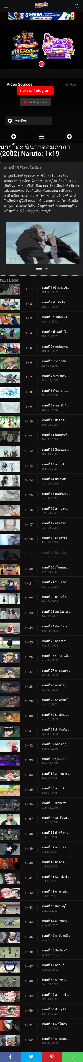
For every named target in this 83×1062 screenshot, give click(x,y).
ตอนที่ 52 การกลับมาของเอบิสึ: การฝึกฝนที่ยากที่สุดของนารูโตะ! (56, 1038)
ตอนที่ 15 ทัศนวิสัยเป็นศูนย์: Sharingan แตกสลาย (56, 493)
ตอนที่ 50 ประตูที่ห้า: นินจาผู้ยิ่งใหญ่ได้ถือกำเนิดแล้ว (56, 1009)
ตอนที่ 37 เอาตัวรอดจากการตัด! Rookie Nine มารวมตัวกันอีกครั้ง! (56, 818)
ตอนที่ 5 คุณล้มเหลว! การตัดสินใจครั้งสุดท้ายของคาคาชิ (56, 346)
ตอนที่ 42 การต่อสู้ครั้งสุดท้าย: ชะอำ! (56, 891)
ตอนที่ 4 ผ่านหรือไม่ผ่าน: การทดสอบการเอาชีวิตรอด (56, 331)
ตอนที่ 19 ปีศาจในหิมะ (56, 552)
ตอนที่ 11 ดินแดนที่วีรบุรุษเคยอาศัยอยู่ (56, 435)
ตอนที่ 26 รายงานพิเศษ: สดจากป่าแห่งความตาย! (56, 656)
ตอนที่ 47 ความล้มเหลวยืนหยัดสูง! (56, 965)
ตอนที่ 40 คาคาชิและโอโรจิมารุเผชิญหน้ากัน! (56, 862)
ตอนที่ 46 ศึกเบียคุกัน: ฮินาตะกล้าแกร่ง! (56, 950)
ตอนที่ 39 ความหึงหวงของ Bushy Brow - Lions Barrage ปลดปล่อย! (56, 847)
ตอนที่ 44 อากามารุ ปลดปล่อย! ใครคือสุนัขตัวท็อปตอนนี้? (56, 921)
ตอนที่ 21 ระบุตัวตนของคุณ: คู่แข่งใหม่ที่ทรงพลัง (56, 582)
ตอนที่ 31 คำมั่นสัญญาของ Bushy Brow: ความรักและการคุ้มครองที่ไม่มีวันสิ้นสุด (56, 729)
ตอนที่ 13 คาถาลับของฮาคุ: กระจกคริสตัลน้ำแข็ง (56, 464)
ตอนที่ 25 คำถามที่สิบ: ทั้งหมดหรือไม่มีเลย (56, 641)
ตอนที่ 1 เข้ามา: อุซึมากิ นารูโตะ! (56, 287)
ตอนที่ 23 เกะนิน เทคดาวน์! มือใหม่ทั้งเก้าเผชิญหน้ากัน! (56, 611)
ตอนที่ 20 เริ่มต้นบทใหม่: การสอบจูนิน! (56, 567)
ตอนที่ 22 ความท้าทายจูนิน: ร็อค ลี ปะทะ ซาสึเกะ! (56, 597)
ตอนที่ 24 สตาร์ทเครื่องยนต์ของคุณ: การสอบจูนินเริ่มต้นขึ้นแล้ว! (56, 626)
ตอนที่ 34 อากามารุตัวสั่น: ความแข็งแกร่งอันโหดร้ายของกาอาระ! (56, 773)
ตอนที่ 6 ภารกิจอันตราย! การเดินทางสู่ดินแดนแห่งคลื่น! (56, 361)
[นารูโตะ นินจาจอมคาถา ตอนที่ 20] (69, 136)
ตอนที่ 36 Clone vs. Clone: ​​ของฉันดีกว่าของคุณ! (56, 803)
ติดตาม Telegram (35, 90)
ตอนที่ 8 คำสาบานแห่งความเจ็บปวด (56, 390)
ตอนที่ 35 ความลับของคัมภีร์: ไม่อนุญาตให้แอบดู (56, 788)
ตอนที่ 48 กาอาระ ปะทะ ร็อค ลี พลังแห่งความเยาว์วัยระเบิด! (56, 980)
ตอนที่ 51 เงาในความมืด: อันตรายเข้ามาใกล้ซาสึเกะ (56, 1024)
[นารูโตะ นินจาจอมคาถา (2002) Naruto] (41, 136)
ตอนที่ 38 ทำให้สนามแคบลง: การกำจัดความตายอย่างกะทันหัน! (56, 832)
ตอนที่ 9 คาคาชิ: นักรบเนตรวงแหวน (56, 405)
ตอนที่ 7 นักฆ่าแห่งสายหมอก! (56, 376)
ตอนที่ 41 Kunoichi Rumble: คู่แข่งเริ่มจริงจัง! (56, 876)
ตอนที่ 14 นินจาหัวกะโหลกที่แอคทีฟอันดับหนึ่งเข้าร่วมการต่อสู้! (56, 479)
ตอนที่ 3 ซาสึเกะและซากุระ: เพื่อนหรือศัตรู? (56, 317)
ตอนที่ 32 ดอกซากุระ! (56, 744)
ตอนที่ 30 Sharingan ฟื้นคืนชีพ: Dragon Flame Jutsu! (56, 714)
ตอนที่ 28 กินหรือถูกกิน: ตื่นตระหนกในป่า (56, 685)
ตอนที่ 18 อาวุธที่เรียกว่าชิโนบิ (56, 538)
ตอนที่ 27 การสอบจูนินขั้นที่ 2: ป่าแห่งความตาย (56, 670)
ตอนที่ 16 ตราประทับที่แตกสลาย (56, 508)
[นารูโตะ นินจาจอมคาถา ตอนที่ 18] (13, 136)
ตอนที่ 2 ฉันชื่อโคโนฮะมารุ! (56, 302)
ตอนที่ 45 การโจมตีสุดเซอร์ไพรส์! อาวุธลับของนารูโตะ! (56, 935)
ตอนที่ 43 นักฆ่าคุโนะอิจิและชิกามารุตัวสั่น (56, 906)
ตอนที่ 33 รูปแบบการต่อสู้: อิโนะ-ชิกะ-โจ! (56, 759)
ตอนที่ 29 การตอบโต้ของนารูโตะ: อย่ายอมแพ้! (56, 700)
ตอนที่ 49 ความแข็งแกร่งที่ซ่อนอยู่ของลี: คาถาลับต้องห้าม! (56, 994)
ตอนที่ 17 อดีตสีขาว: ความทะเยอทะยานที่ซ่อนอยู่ (56, 523)
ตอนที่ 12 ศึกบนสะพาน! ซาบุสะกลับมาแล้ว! (56, 449)
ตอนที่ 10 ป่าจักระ (54, 420)
